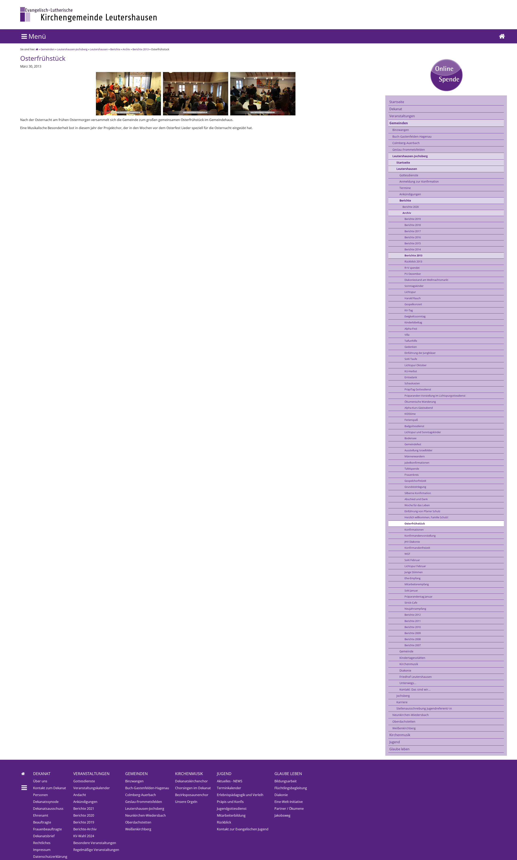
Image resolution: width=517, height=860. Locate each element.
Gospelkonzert (413, 304)
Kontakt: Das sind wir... (415, 689)
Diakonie (405, 670)
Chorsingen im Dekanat (193, 788)
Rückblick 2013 (413, 261)
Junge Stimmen (414, 572)
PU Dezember (413, 274)
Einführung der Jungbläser (420, 353)
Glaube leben (399, 749)
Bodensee (410, 438)
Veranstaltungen (402, 116)
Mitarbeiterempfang (417, 584)
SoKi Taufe (411, 359)
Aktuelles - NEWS (229, 781)
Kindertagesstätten (412, 658)
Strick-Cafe (411, 602)
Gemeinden (48, 49)
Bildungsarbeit (285, 781)
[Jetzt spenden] (446, 75)
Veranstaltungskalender (91, 788)
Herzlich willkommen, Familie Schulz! (426, 517)
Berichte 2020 (410, 207)
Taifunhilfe (411, 341)
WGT (407, 554)
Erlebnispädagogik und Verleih (240, 795)
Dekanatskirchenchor (191, 781)
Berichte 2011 (413, 621)
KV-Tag (409, 310)
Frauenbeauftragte (47, 829)
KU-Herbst (411, 371)
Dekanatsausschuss (48, 808)
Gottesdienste (408, 175)
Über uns (40, 781)
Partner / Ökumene (289, 808)
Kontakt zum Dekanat (49, 788)
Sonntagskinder (414, 286)
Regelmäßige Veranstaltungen (96, 849)
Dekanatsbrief (44, 836)
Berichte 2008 (413, 639)
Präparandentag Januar (418, 596)
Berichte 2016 (413, 237)
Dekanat (395, 109)
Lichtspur (410, 292)
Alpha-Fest (411, 328)
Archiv (126, 49)
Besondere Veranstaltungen (94, 843)
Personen (40, 795)
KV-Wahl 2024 (83, 836)
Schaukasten (412, 383)
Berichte (115, 49)
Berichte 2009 (413, 633)
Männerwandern (415, 456)
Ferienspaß (411, 420)
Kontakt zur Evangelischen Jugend (242, 829)
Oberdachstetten (403, 721)
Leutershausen (99, 49)
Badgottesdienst (414, 426)
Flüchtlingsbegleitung (290, 788)
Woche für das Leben (417, 505)
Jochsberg (403, 696)
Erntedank (411, 377)
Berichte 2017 (413, 231)
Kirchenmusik (408, 664)
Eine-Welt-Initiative (288, 801)
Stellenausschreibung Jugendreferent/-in (424, 708)
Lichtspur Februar (415, 566)
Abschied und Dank (416, 499)
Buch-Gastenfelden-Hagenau (412, 136)
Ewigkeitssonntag (415, 316)
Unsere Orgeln (186, 801)
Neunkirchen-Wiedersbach (410, 715)
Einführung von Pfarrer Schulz (422, 511)
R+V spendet (412, 268)
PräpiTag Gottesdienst (418, 389)
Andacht (79, 795)
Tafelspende (412, 468)
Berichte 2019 (413, 219)
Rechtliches (41, 843)
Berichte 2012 (413, 615)
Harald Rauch (413, 298)
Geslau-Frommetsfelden (408, 150)
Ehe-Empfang (412, 578)
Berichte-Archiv (85, 829)
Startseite (396, 102)
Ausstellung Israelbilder (418, 450)
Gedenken (411, 347)
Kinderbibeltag (413, 322)
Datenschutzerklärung (50, 856)
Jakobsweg (282, 815)
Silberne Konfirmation (418, 493)
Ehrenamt (40, 815)
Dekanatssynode (46, 801)
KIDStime (410, 414)
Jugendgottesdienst (232, 808)
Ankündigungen (410, 194)
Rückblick (224, 822)
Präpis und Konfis (230, 801)
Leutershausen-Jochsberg (72, 49)
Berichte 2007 (413, 645)
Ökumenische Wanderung (420, 401)
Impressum (41, 849)
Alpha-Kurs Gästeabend (419, 408)
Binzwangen (400, 130)
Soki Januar (411, 590)
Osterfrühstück (415, 523)
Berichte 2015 (413, 243)
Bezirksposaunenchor (191, 795)
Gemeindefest (413, 444)
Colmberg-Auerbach (406, 143)
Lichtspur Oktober (416, 365)
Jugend (394, 742)
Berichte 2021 (83, 808)
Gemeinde (406, 651)
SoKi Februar (412, 560)
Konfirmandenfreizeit (417, 548)
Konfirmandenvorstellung (420, 535)
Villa (407, 334)
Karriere (402, 702)
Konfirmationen (414, 529)
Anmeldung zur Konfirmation (419, 181)
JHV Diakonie (412, 541)
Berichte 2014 (413, 249)
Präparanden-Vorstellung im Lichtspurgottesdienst (435, 395)
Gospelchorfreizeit (415, 481)
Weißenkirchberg (404, 728)
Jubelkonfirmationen (417, 462)
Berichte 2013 (140, 49)
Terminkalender (229, 788)
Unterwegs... (407, 683)
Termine (405, 188)
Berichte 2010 (413, 627)
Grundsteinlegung (415, 487)
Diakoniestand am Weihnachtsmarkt (426, 280)
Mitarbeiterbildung (231, 815)
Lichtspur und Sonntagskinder (423, 432)
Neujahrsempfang (415, 608)
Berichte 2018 (413, 225)
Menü (36, 36)
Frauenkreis (412, 475)
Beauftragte (42, 822)
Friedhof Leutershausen (415, 677)
